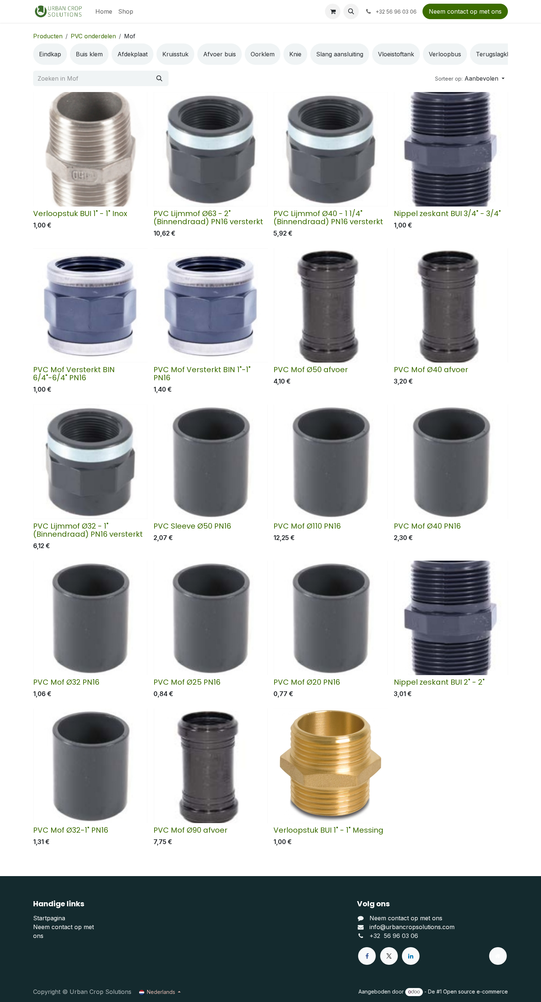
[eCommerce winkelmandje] (332, 11)
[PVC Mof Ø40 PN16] (451, 462)
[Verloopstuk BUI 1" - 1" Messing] (330, 766)
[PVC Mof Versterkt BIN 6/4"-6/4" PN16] (90, 305)
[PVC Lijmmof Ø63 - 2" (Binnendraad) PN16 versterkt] (210, 149)
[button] (351, 11)
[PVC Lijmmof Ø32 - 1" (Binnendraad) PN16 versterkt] (90, 462)
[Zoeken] (159, 78)
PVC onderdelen (93, 36)
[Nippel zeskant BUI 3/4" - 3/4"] (451, 149)
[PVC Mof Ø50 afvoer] (330, 305)
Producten (48, 36)
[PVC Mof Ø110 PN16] (330, 462)
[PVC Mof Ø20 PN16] (330, 618)
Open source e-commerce (475, 991)
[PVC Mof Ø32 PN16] (90, 618)
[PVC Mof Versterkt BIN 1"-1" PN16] (210, 305)
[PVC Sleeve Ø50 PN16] (210, 462)
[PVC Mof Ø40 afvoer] (451, 305)
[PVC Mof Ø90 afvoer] (210, 766)
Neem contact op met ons (465, 11)
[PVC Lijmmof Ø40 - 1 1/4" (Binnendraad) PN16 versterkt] (330, 149)
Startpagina (49, 918)
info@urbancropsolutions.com (412, 927)
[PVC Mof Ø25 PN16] (210, 618)
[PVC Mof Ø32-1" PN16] (90, 766)
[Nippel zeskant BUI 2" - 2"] (451, 618)
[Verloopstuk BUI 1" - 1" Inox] (90, 149)
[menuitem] (103, 11)
